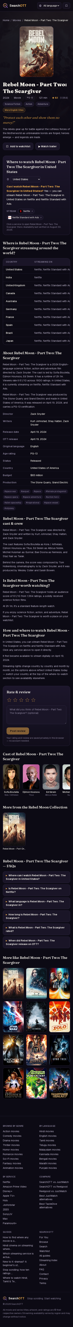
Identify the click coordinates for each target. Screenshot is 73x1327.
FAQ (41, 1269)
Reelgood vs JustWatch (53, 1191)
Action (29, 104)
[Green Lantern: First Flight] (36, 1083)
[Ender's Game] (13, 1050)
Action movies (11, 1131)
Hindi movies (46, 1131)
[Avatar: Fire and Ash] (36, 1050)
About (42, 1264)
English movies (48, 1135)
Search (43, 1246)
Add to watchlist (20, 146)
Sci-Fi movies (11, 1158)
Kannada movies (48, 1154)
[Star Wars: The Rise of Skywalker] (13, 1016)
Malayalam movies (49, 1149)
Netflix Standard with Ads (25, 217)
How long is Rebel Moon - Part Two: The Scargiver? (31, 916)
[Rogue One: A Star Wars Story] (36, 983)
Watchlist (44, 1251)
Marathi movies (48, 1163)
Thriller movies (11, 1145)
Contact (44, 1274)
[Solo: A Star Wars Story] (59, 1016)
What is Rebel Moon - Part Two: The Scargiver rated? (35, 929)
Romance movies (13, 1154)
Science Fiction (12, 104)
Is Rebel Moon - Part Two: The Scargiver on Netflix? (33, 890)
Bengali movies (48, 1158)
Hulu (5, 1200)
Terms (42, 1283)
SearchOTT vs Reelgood (53, 1186)
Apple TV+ (9, 1195)
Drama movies (11, 1140)
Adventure (43, 104)
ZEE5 (6, 1209)
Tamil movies (46, 1140)
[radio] (9, 700)
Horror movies (11, 1149)
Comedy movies (12, 1135)
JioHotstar (9, 1205)
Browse (43, 1242)
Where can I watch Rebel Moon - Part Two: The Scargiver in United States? (36, 877)
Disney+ (7, 1191)
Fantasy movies (12, 1163)
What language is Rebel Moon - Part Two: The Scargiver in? (35, 903)
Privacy (43, 1278)
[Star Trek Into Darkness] (36, 1016)
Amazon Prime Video (15, 1186)
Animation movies (13, 1168)
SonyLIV (7, 1214)
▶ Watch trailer (47, 146)
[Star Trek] (59, 1050)
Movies (17, 20)
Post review (18, 731)
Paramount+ (9, 1223)
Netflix (26, 211)
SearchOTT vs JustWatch (54, 1182)
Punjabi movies (48, 1168)
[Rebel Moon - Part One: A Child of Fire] (13, 983)
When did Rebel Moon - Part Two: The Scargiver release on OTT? (30, 942)
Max (5, 1218)
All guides (44, 1255)
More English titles (14, 110)
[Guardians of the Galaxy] (59, 1083)
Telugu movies (47, 1145)
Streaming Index (48, 1260)
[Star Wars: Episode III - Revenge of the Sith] (13, 1083)
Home (6, 20)
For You (43, 1237)
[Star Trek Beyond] (59, 983)
